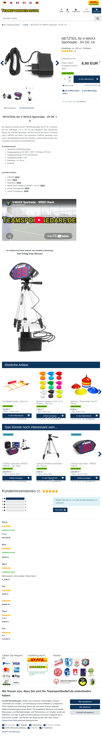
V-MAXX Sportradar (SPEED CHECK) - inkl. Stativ (15, 465)
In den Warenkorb (86, 79)
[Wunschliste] (87, 10)
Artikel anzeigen (50, 416)
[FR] (17, 3)
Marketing (37, 725)
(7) (74, 51)
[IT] (24, 3)
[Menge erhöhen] (70, 77)
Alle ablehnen (85, 707)
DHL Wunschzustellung (16, 728)
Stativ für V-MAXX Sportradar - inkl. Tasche (49, 465)
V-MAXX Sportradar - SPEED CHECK (83, 465)
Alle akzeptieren (85, 702)
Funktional (48, 728)
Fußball (25, 25)
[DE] (4, 3)
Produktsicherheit (26, 108)
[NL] (30, 3)
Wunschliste (68, 86)
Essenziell (10, 725)
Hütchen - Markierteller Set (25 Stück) (83, 402)
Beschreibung (10, 108)
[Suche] (97, 18)
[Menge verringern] (70, 81)
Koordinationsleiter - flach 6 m (15, 401)
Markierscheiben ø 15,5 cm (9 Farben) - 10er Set (49, 402)
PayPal (34, 728)
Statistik (24, 725)
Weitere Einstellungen (11, 732)
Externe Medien (54, 725)
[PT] (37, 3)
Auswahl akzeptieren (85, 712)
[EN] (11, 3)
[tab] (10, 108)
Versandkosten (81, 101)
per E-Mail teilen (72, 91)
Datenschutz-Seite (9, 720)
